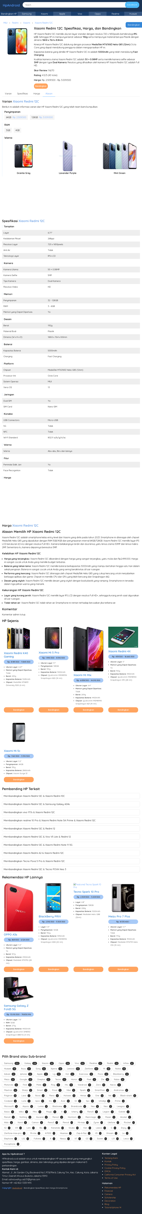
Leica (128, 1138)
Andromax (120, 1090)
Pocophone (11, 1144)
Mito (36, 1111)
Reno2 (57, 1117)
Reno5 (92, 1111)
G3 (88, 1138)
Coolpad (10, 1101)
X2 (6, 1128)
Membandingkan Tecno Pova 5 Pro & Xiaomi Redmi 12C (34, 861)
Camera (108, 1194)
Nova (39, 1095)
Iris (52, 1101)
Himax (84, 1095)
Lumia (42, 1106)
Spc (89, 1101)
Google (25, 1079)
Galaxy (30, 1063)
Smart (41, 1090)
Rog (55, 1084)
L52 (25, 1138)
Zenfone (91, 1068)
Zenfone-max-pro (14, 1133)
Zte (104, 1079)
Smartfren (101, 1090)
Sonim (101, 1138)
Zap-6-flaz (82, 1133)
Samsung (26, 13)
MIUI (5, 22)
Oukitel (124, 1111)
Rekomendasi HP (113, 1187)
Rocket (129, 1122)
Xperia (56, 1068)
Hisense (65, 1133)
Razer (109, 1117)
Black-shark (127, 1095)
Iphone (25, 1074)
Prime (119, 1101)
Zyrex (97, 1122)
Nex (94, 1106)
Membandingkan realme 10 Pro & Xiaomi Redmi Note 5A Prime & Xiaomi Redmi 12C (50, 820)
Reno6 (67, 1122)
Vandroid (84, 1084)
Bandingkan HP (9, 13)
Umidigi (104, 1101)
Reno (53, 1095)
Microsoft (10, 1106)
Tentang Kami (111, 1158)
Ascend (41, 1117)
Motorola (10, 1084)
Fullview (39, 1138)
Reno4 (9, 1117)
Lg (56, 1074)
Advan (9, 1074)
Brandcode (78, 1106)
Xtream (111, 1133)
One (99, 1095)
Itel (111, 1095)
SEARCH (132, 5)
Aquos (27, 1106)
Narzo (115, 1084)
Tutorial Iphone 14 (113, 1207)
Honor (76, 1079)
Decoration (110, 1201)
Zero (100, 1084)
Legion (108, 1111)
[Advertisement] (71, 198)
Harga (36, 93)
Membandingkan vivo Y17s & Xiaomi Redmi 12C (29, 812)
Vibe (70, 1090)
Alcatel (125, 1117)
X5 (98, 1133)
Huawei (133, 13)
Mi (106, 1068)
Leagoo (122, 1106)
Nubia (118, 1079)
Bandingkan (134, 24)
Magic (50, 1111)
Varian (8, 93)
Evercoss (85, 1074)
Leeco (100, 1128)
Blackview (59, 1106)
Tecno (60, 1079)
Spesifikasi (22, 93)
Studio (73, 1128)
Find (27, 1084)
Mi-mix (34, 1133)
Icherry (77, 1111)
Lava (25, 1095)
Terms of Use (111, 1178)
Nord (22, 1122)
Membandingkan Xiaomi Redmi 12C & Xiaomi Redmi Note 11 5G (38, 844)
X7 (77, 1138)
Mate (40, 1084)
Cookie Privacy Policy (115, 1168)
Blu (42, 1128)
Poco (102, 1074)
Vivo (80, 13)
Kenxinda (57, 1128)
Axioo (8, 1111)
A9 (18, 1128)
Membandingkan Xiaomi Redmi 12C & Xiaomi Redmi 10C (34, 795)
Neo (107, 1106)
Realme (115, 13)
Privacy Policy (111, 1164)
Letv (30, 1128)
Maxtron (10, 1090)
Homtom (74, 1117)
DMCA (108, 1171)
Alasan (48, 93)
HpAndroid (11, 5)
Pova (56, 1090)
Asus (25, 1068)
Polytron (10, 1095)
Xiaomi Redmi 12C (44, 22)
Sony (40, 1068)
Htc (68, 1084)
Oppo (98, 13)
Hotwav (69, 1095)
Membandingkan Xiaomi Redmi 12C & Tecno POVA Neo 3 (35, 869)
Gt (77, 1101)
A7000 (49, 1133)
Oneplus (43, 1079)
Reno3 (52, 1122)
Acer (65, 1101)
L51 (115, 1138)
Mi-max (83, 1122)
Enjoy (125, 1128)
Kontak (108, 1161)
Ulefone (113, 1122)
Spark (84, 1090)
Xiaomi (44, 13)
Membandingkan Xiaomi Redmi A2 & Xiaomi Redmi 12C (34, 852)
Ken (86, 1128)
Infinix (128, 1063)
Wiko (23, 1111)
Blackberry (120, 1074)
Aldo (8, 1122)
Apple (62, 13)
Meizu (9, 1079)
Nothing (25, 1117)
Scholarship (110, 1197)
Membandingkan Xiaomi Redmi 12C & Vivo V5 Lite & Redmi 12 (37, 836)
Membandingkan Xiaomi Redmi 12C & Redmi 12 (29, 828)
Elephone (10, 1138)
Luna (26, 1101)
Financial (109, 1191)
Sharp (26, 1090)
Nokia (120, 1068)
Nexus (64, 1138)
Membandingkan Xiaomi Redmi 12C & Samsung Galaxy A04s (37, 804)
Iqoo (39, 1101)
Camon (37, 1122)
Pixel (91, 1079)
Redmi (15, 22)
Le (124, 1133)
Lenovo (73, 1068)
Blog (107, 1204)
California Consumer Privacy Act (120, 1174)
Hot (69, 1074)
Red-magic (93, 1117)
